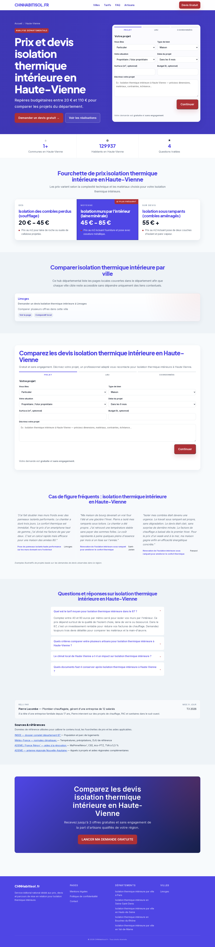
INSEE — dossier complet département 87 (38, 735)
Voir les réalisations (82, 117)
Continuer (187, 104)
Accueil (18, 23)
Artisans (129, 5)
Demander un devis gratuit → (38, 117)
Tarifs (107, 5)
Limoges (164, 891)
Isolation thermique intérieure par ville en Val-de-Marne (134, 927)
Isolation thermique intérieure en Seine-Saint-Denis (132, 902)
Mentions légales (79, 891)
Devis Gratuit (190, 5)
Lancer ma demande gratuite (107, 839)
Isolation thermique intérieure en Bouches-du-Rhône (132, 919)
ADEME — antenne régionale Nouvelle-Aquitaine (41, 750)
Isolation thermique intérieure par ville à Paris (134, 893)
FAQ (117, 5)
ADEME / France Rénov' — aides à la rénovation (41, 745)
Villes (96, 5)
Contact (74, 901)
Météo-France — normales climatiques (36, 740)
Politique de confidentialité (84, 896)
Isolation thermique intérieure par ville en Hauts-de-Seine (134, 910)
